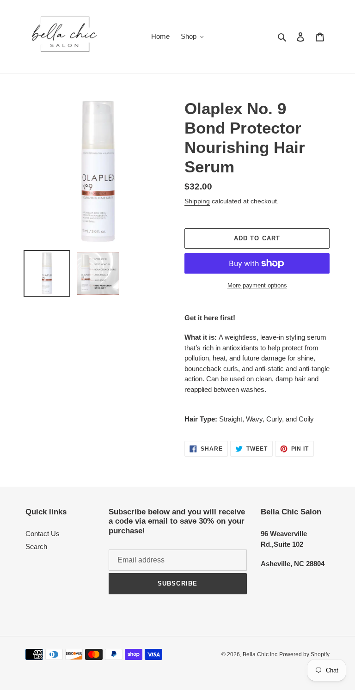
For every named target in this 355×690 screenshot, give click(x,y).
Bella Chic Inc (260, 654)
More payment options (257, 285)
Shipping (197, 201)
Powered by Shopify (304, 654)
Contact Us (42, 533)
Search (36, 546)
